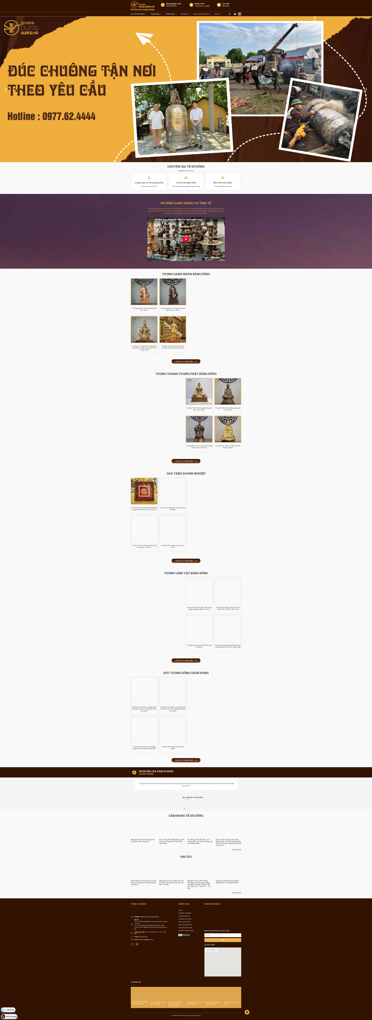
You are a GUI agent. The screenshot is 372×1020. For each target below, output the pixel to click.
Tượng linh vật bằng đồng (186, 573)
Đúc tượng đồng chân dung (186, 673)
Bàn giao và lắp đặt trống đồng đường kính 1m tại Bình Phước (227, 882)
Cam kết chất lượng (184, 916)
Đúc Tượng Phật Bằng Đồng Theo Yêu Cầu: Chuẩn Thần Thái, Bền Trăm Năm (171, 841)
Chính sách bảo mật (184, 922)
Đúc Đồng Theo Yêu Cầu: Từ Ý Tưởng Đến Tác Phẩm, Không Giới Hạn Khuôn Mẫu (200, 841)
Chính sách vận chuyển (185, 927)
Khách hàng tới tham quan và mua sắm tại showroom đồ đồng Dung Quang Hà (143, 882)
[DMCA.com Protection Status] (184, 936)
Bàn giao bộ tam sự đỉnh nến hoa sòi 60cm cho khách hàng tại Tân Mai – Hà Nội (171, 882)
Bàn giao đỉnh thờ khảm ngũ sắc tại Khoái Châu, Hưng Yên (143, 840)
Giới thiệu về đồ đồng (185, 913)
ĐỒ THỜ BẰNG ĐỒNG (138, 14)
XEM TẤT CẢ (236, 850)
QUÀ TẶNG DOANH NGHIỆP (186, 473)
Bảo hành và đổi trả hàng (186, 930)
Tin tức (217, 14)
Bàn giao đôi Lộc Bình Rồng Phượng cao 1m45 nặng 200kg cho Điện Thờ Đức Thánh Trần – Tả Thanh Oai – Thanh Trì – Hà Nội (199, 884)
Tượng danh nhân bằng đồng (186, 274)
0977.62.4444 (12, 1016)
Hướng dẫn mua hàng (185, 919)
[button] (239, 14)
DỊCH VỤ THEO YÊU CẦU (201, 14)
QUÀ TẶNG (184, 14)
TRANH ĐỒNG (155, 14)
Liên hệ (181, 910)
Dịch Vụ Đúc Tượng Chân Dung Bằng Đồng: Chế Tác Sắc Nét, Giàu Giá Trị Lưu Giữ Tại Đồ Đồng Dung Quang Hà (228, 842)
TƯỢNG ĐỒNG (170, 14)
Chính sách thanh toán (185, 925)
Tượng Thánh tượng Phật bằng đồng (186, 374)
